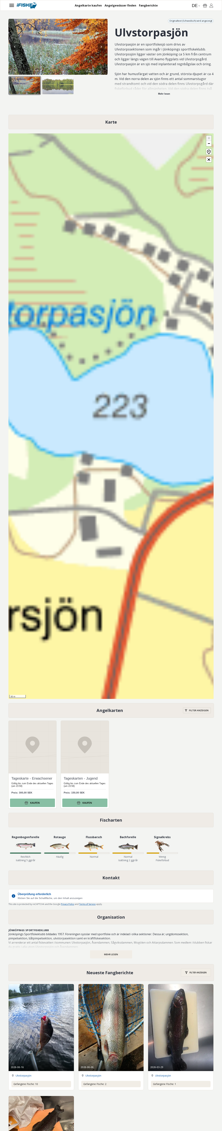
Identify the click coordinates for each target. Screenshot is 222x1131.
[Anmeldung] (211, 6)
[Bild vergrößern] (58, 47)
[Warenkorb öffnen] (205, 6)
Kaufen (35, 802)
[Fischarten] (111, 820)
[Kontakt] (111, 878)
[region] (58, 47)
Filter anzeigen (198, 710)
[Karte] (111, 122)
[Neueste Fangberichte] (111, 972)
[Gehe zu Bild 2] (57, 85)
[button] (208, 138)
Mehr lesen (164, 93)
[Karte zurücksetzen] (208, 152)
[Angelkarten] (111, 710)
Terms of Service (87, 904)
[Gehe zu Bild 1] (24, 85)
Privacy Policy (67, 904)
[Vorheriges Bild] (14, 46)
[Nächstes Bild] (101, 46)
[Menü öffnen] (12, 5)
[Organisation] (111, 917)
